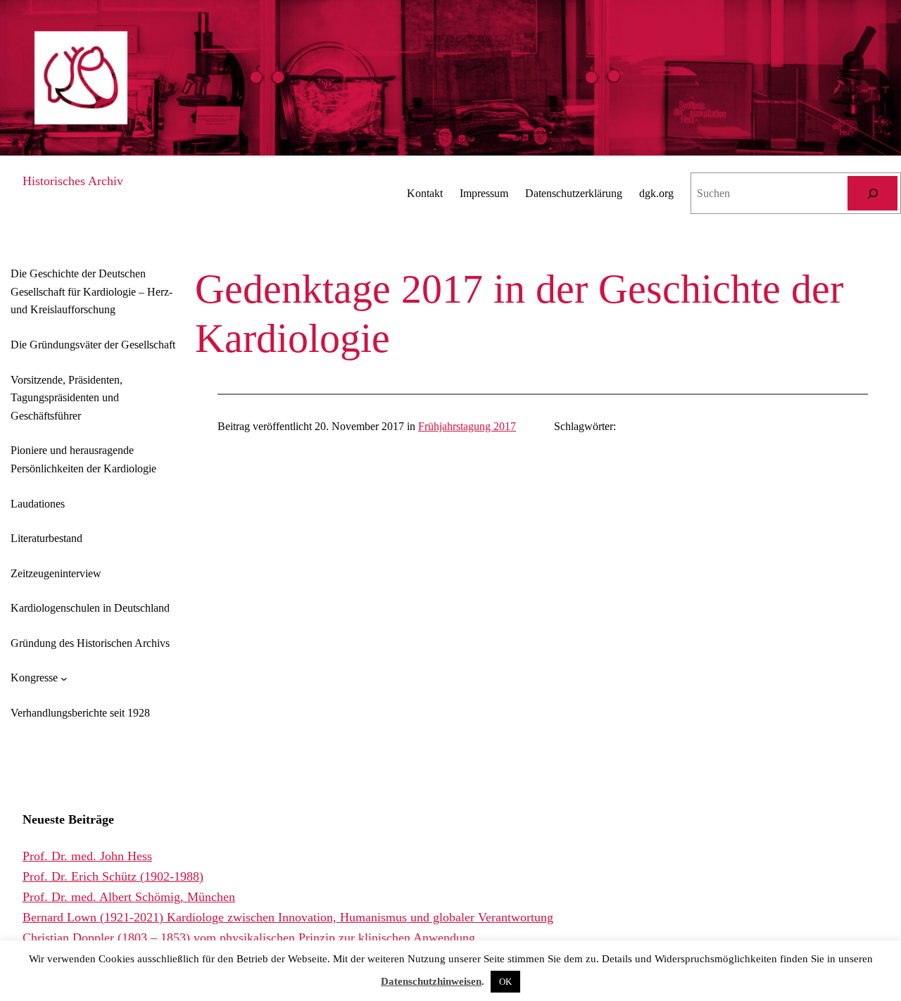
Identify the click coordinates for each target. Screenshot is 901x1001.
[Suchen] (872, 193)
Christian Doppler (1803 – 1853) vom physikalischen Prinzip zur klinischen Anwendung (249, 938)
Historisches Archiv (73, 181)
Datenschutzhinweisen (431, 981)
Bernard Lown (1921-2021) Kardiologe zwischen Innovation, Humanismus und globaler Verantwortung (288, 917)
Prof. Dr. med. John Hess (87, 856)
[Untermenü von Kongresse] (64, 677)
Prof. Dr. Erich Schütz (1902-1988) (113, 876)
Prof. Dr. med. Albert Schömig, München (129, 897)
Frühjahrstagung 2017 (467, 426)
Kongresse (34, 678)
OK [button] (505, 981)
